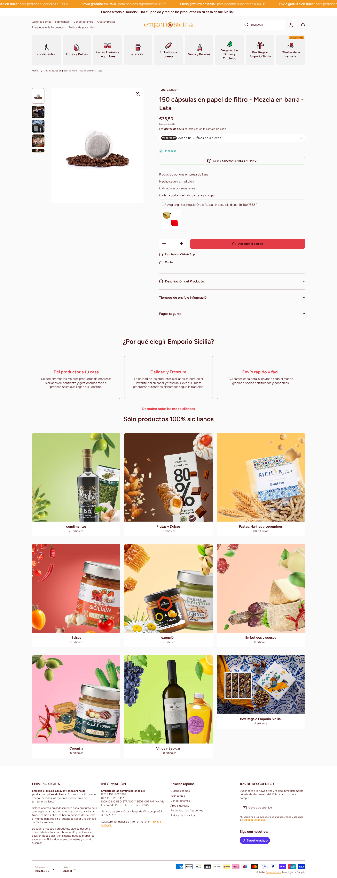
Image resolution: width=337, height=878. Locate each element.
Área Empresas (179, 805)
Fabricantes (177, 795)
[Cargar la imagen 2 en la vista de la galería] (38, 112)
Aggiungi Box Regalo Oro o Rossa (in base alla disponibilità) (212, 205)
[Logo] (168, 25)
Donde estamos (180, 800)
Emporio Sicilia (273, 872)
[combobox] (263, 25)
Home (35, 70)
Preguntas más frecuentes (186, 810)
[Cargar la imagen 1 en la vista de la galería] (38, 96)
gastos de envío (174, 129)
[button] (166, 262)
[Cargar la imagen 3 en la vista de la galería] (38, 126)
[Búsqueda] (245, 25)
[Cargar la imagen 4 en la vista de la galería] (38, 140)
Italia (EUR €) (42, 870)
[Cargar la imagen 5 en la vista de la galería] (38, 150)
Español (67, 870)
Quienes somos (180, 791)
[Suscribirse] (300, 808)
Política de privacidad (183, 815)
